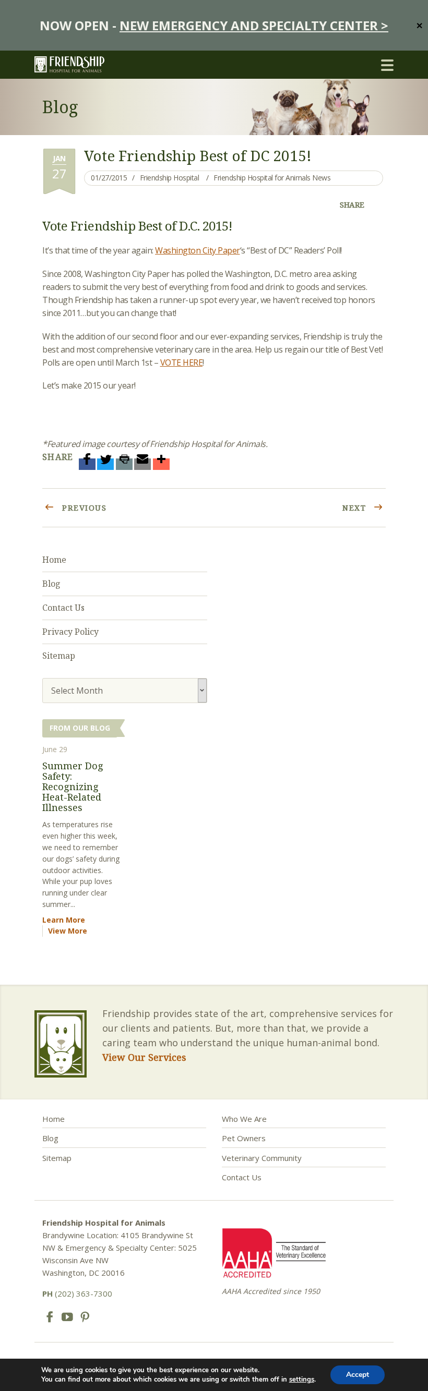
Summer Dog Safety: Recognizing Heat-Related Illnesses (72, 786)
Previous (83, 507)
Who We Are (244, 1119)
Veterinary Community (262, 1158)
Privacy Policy (70, 631)
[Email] (142, 464)
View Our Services (144, 1057)
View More (67, 931)
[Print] (124, 464)
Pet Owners (244, 1138)
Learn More (63, 920)
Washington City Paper (197, 250)
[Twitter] (105, 464)
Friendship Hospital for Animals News (271, 178)
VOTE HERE (181, 362)
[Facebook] (87, 464)
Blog (51, 583)
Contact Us (63, 607)
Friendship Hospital (169, 178)
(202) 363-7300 (77, 1293)
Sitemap (58, 655)
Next (355, 507)
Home (54, 559)
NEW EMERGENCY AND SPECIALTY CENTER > (254, 25)
